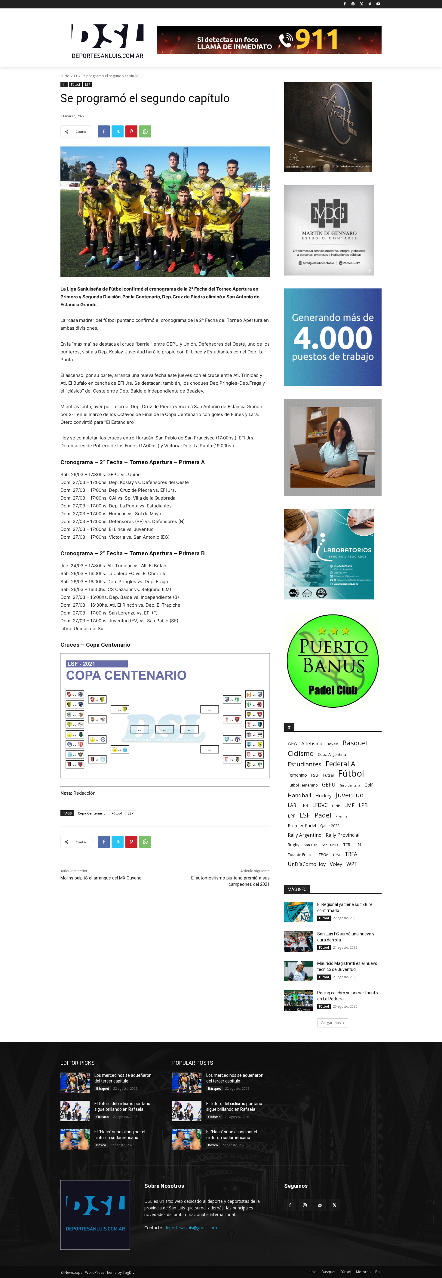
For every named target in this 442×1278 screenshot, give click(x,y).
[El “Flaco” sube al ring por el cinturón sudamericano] (75, 1139)
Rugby (293, 844)
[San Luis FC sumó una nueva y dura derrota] (298, 941)
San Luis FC (330, 844)
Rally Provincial (342, 835)
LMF (349, 805)
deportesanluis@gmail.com (190, 1227)
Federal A (340, 764)
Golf (368, 785)
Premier (342, 816)
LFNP (336, 805)
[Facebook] (344, 4)
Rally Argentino (304, 835)
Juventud (350, 795)
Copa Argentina (332, 754)
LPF (291, 816)
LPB (363, 805)
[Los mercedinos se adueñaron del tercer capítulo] (75, 1083)
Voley (336, 864)
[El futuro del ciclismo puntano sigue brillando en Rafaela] (75, 1111)
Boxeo (332, 744)
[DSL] (108, 40)
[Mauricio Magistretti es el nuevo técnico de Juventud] (298, 971)
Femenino (297, 775)
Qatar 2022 (329, 825)
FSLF (315, 775)
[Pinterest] (131, 131)
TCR (346, 844)
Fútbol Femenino (303, 785)
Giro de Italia (350, 785)
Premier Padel (302, 825)
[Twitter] (361, 4)
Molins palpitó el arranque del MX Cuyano (101, 878)
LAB (292, 805)
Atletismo (311, 744)
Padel (323, 815)
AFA (292, 743)
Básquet (355, 743)
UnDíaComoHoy (307, 864)
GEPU (329, 784)
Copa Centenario (92, 813)
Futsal (328, 775)
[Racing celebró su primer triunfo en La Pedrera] (298, 1000)
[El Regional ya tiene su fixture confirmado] (298, 912)
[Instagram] (353, 4)
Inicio (64, 76)
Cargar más (331, 1022)
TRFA (351, 854)
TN (358, 844)
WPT (352, 864)
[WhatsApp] (145, 131)
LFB (304, 805)
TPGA (323, 854)
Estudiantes (304, 764)
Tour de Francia (301, 854)
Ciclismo (301, 753)
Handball (299, 795)
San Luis (311, 844)
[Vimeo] (369, 4)
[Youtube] (378, 4)
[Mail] (319, 1205)
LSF (87, 84)
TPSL (337, 854)
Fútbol (75, 84)
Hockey (323, 796)
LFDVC (320, 805)
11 (75, 76)
